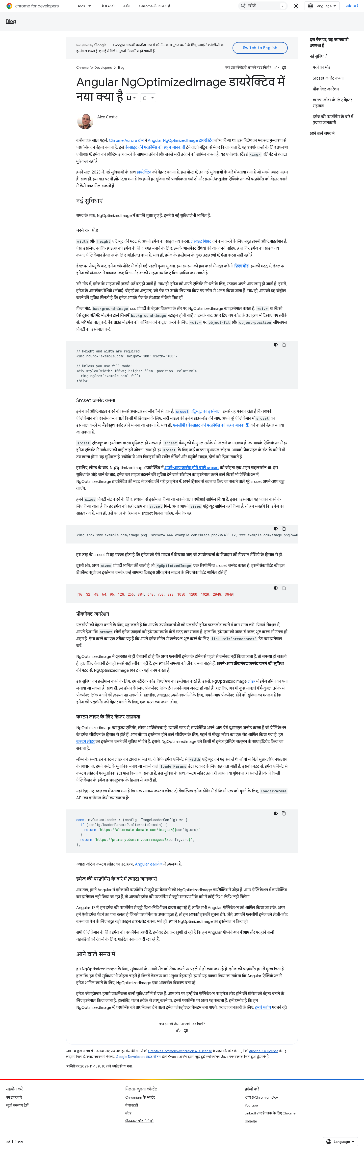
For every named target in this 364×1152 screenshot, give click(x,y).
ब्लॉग (126, 6)
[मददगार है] (276, 67)
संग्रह (128, 1113)
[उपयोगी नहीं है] (284, 67)
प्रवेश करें (352, 6)
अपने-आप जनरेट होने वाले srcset (191, 467)
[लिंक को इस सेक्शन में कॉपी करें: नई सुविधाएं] (108, 201)
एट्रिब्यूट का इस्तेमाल (198, 411)
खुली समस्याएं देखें (17, 1105)
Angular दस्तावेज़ (148, 864)
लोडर (251, 681)
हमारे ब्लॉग (263, 1007)
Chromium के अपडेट (140, 1097)
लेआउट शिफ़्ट (201, 241)
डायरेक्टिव (144, 172)
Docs (81, 6)
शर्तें (8, 1142)
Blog (11, 21)
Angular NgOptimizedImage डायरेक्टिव (180, 140)
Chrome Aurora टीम (126, 140)
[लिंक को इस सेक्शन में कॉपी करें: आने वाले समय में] (120, 955)
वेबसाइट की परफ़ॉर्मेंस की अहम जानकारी (155, 147)
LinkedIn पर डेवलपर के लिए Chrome (270, 1113)
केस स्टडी (108, 6)
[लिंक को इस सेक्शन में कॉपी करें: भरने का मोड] (103, 231)
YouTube (251, 1105)
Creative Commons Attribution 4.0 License (180, 1051)
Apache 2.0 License (263, 1051)
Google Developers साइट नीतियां (138, 1057)
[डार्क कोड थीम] (276, 345)
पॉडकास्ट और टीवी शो (139, 1121)
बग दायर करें (14, 1097)
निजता (19, 1142)
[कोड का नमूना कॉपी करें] (284, 345)
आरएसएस (251, 1121)
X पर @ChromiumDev (261, 1097)
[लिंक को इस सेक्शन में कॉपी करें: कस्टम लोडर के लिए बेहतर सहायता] (145, 717)
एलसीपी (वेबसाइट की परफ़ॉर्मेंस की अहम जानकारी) (211, 425)
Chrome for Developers (94, 67)
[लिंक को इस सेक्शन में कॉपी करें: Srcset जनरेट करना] (120, 401)
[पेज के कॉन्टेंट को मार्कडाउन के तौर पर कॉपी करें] (144, 98)
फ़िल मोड (241, 266)
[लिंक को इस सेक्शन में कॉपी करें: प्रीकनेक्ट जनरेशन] (114, 614)
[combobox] (263, 5)
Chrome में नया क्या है (154, 6)
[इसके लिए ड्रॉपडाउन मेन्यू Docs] (91, 6)
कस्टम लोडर (85, 741)
